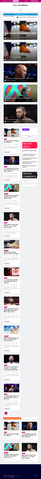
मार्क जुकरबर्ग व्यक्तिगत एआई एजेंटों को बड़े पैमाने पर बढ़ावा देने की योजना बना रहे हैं (18, 98)
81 (14, 413)
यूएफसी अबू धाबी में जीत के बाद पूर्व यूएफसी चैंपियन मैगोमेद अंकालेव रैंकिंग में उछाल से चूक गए (11, 310)
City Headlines (20, 5)
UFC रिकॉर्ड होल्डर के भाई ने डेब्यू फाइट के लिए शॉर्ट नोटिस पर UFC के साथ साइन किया (19, 78)
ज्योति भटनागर (8, 59)
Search (25, 129)
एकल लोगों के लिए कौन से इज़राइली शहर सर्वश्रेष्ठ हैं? (13, 57)
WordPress (16, 475)
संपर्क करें (36, 475)
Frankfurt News (6, 477)
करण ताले (7, 100)
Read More (7, 152)
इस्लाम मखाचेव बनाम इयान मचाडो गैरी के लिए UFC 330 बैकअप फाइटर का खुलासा (18, 119)
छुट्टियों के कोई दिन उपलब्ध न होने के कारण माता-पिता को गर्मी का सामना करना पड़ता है (11, 339)
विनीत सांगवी (27, 37)
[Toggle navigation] (20, 10)
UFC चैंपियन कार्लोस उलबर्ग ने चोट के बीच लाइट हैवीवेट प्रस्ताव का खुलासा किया (11, 397)
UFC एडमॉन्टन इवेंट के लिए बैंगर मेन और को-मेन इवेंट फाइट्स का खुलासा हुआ (11, 281)
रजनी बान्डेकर (7, 255)
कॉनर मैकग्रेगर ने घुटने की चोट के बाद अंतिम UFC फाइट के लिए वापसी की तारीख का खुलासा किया (11, 368)
